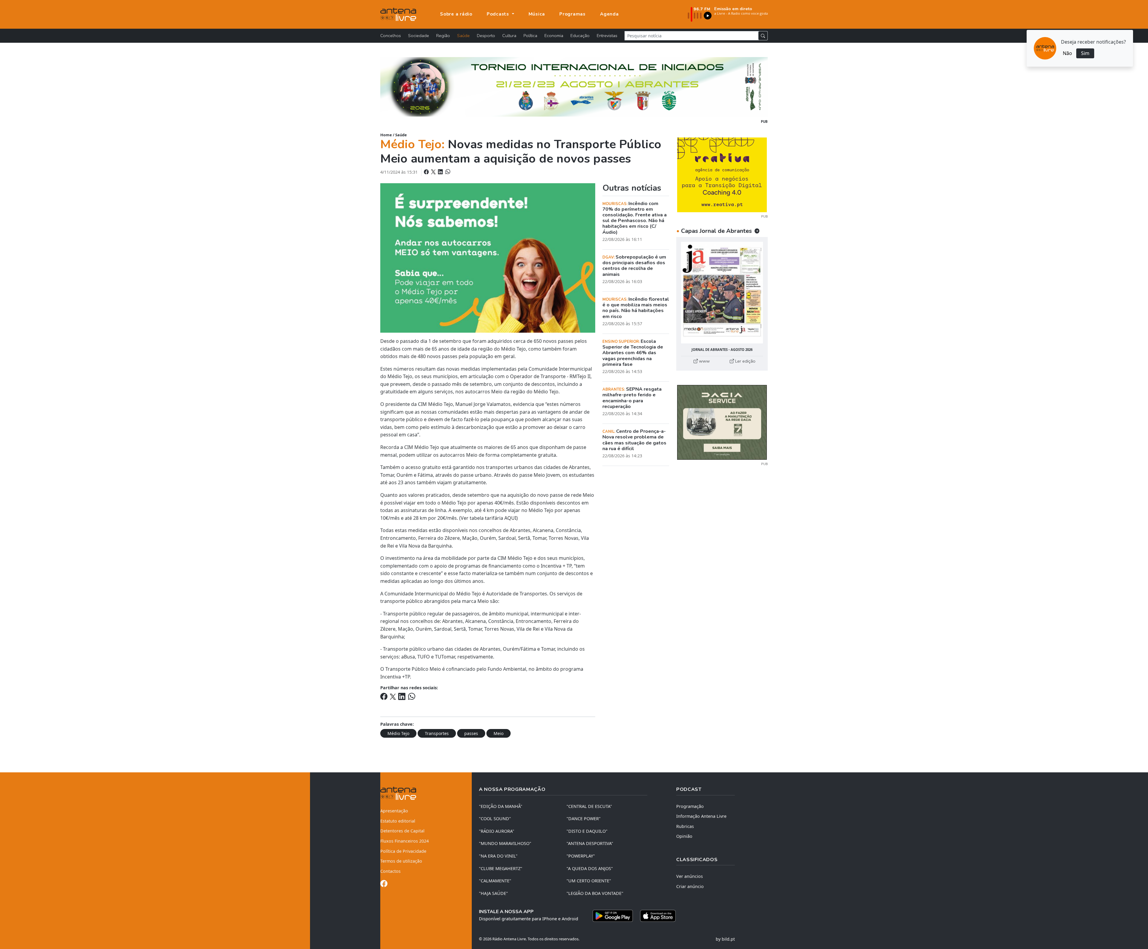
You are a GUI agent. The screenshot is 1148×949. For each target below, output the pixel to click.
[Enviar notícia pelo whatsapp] (447, 172)
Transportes (437, 733)
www (704, 361)
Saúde (463, 36)
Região (443, 36)
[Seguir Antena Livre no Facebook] (383, 884)
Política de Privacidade (403, 851)
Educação (580, 36)
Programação (690, 806)
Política (530, 36)
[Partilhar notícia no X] (434, 172)
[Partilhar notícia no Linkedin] (441, 172)
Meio (498, 733)
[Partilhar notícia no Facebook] (427, 172)
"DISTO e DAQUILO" (587, 831)
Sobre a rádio (456, 14)
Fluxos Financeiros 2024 (404, 841)
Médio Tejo (398, 733)
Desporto (486, 36)
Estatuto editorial (397, 821)
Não (1067, 53)
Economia (553, 36)
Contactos (390, 871)
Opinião (684, 836)
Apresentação (394, 811)
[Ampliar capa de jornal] (722, 293)
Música (537, 14)
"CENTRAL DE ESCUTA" (589, 806)
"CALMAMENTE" (495, 881)
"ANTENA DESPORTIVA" (590, 843)
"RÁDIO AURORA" (496, 831)
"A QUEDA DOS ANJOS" (590, 868)
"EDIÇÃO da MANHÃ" (500, 806)
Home (386, 134)
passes (471, 733)
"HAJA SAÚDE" (493, 893)
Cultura (509, 36)
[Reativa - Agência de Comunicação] (722, 174)
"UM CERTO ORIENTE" (589, 881)
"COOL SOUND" (495, 818)
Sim (1085, 53)
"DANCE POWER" (584, 818)
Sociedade (418, 36)
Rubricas (685, 826)
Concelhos (390, 36)
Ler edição (744, 361)
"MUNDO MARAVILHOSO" (505, 843)
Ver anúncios (689, 876)
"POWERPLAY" (581, 856)
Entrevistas (607, 36)
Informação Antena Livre (701, 816)
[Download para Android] (613, 916)
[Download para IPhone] (658, 916)
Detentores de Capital (402, 831)
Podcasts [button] (499, 14)
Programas (572, 14)
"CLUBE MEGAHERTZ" (500, 868)
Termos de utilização (401, 861)
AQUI (510, 518)
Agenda (609, 14)
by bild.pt (725, 939)
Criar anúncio (690, 886)
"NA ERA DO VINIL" (498, 856)
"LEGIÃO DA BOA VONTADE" (595, 893)
